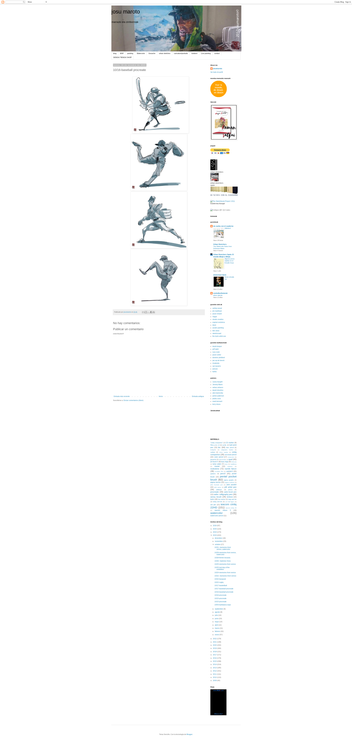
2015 (215, 661)
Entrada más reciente (122, 396)
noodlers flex (219, 471)
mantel (217, 466)
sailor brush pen (230, 492)
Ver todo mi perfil (216, 72)
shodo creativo (217, 319)
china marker (223, 452)
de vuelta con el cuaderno (223, 226)
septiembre (219, 609)
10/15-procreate (220, 598)
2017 (215, 655)
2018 (215, 652)
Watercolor (141, 53)
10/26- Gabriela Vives (223, 561)
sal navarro (216, 366)
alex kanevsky (217, 393)
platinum (219, 489)
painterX (229, 471)
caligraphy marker (227, 450)
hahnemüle (222, 459)
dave (214, 325)
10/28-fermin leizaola (222, 558)
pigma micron (215, 482)
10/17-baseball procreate (224, 589)
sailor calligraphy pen (223, 494)
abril (216, 625)
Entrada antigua (198, 396)
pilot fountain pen (216, 485)
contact (217, 53)
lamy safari (217, 464)
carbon (212, 452)
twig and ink (232, 499)
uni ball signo (229, 501)
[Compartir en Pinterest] (153, 312)
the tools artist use (219, 336)
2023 (215, 535)
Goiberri (194, 53)
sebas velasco (217, 387)
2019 (215, 648)
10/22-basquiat (220, 579)
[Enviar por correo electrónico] (143, 312)
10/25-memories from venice (225, 564)
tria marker (222, 499)
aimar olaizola (217, 295)
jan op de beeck (218, 360)
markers (229, 466)
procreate (214, 492)
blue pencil (230, 447)
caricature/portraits (181, 53)
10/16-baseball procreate (224, 592)
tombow (230, 497)
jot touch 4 (214, 462)
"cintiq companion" (216, 442)
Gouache (151, 53)
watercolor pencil (216, 516)
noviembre (219, 541)
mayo (217, 622)
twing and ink (217, 501)
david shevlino (217, 390)
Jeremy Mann (217, 385)
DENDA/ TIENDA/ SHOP (122, 57)
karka (214, 372)
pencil (222, 473)
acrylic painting (218, 328)
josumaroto (217, 69)
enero (217, 635)
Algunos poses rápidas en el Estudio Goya (230, 261)
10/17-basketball (221, 585)
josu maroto (125, 12)
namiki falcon (231, 469)
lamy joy (234, 462)
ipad (230, 459)
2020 (215, 645)
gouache (213, 459)
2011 (215, 674)
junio (217, 619)
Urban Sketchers (220, 244)
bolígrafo (213, 450)
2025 (215, 529)
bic (219, 447)
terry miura (216, 404)
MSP (122, 53)
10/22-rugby (219, 582)
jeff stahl (215, 349)
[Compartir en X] (148, 312)
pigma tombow (229, 482)
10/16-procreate (220, 595)
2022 (215, 639)
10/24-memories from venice (225, 573)
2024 (215, 532)
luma (226, 464)
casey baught (217, 382)
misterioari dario (219, 275)
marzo (217, 628)
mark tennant (217, 401)
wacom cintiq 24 (231, 508)
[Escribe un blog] (146, 312)
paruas (215, 369)
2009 (215, 680)
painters (213, 473)
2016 (215, 658)
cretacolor (231, 457)
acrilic (224, 445)
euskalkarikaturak (220, 293)
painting (130, 53)
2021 (215, 642)
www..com (218, 690)
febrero (218, 631)
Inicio (161, 396)
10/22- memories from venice (225, 576)
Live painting (206, 53)
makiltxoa (234, 464)
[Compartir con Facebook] (151, 312)
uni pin (213, 505)
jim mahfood (217, 311)
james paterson (218, 396)
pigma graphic (229, 480)
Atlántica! (228, 228)
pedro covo (216, 399)
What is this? (218, 714)
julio (216, 615)
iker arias (215, 331)
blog (114, 53)
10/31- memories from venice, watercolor (223, 548)
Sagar (214, 317)
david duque (217, 346)
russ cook (216, 352)
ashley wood (217, 308)
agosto (217, 612)
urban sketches (164, 53)
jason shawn (217, 314)
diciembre (219, 538)
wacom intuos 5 (223, 510)
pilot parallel (232, 485)
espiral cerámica (218, 322)
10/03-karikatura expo (223, 605)
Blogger (189, 734)
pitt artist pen (230, 487)
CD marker (230, 443)
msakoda (215, 363)
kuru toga (224, 462)
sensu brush (216, 497)
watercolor (216, 513)
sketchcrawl (216, 333)
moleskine (214, 469)
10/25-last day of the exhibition (222, 568)
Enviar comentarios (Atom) (133, 400)
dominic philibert (218, 358)
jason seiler (216, 355)
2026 (215, 526)
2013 (215, 668)
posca (230, 489)
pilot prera (217, 487)
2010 (215, 677)
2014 (215, 664)
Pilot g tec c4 (214, 445)
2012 (215, 671)
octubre (218, 544)
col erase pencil (231, 455)
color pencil (218, 457)
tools (212, 499)
